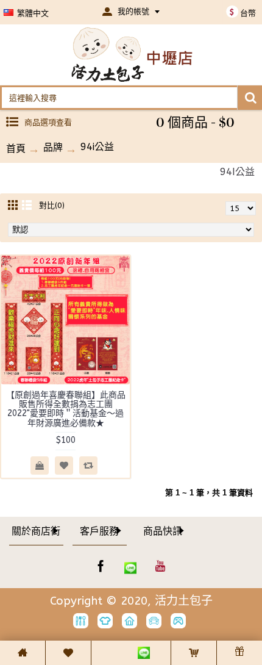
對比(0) (52, 205)
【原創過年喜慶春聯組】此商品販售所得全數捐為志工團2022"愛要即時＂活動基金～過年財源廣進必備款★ (66, 409)
